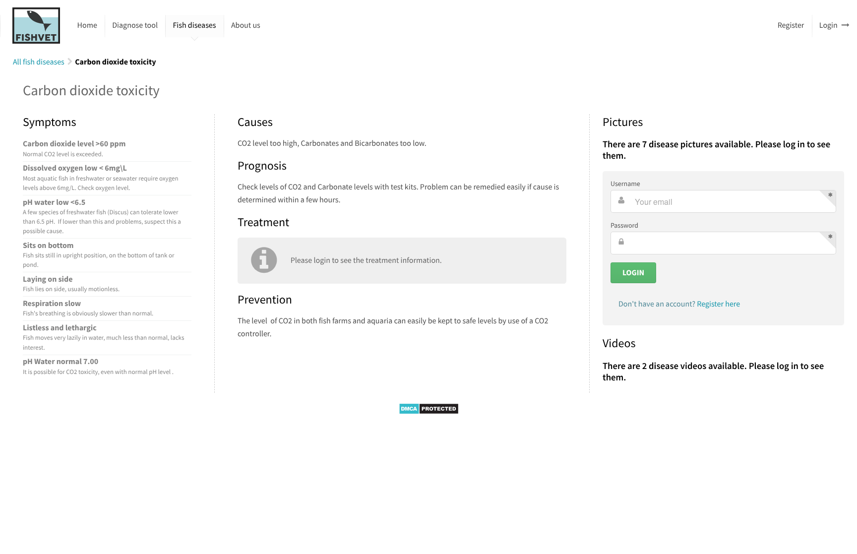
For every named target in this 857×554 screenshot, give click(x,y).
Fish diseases (194, 25)
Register (791, 25)
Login (828, 25)
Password (624, 225)
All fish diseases (38, 62)
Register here (718, 304)
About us (245, 25)
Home (87, 25)
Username (625, 183)
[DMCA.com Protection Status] (429, 412)
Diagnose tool (135, 25)
